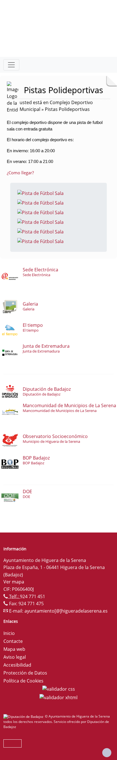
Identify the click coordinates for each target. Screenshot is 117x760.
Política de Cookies (23, 681)
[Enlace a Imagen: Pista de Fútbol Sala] (40, 193)
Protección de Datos (25, 673)
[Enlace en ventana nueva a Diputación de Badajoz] (24, 716)
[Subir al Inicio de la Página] (106, 752)
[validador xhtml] (58, 697)
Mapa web (14, 649)
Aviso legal (14, 657)
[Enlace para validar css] (58, 689)
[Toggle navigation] (11, 64)
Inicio (9, 633)
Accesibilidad (17, 665)
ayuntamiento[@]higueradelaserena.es (66, 611)
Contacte (13, 641)
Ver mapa (13, 582)
